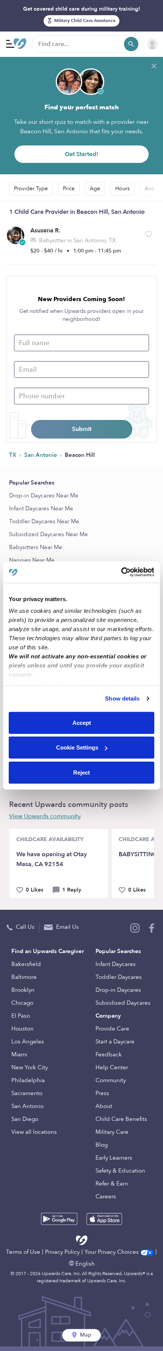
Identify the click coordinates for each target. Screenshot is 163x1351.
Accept (81, 722)
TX (13, 455)
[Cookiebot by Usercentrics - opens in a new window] (121, 572)
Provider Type (31, 188)
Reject (81, 772)
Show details (122, 698)
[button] (148, 234)
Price (69, 188)
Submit (81, 429)
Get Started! (81, 154)
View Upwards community (45, 816)
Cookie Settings (77, 747)
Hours (122, 188)
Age (95, 188)
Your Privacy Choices (112, 1252)
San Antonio (41, 455)
